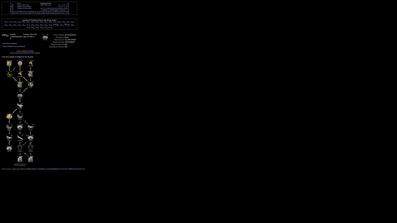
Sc (41, 8)
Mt (52, 13)
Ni (53, 8)
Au (55, 11)
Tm (38, 11)
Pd (54, 10)
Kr (68, 8)
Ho (34, 11)
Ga (59, 8)
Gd (28, 11)
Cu (55, 8)
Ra (12, 13)
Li (10, 5)
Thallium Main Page (23, 5)
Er (35, 11)
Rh (52, 10)
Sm (24, 11)
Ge (61, 8)
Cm (28, 13)
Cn (57, 13)
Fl (61, 13)
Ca (12, 8)
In (59, 10)
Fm (36, 13)
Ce (16, 11)
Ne (68, 5)
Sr (12, 10)
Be (12, 5)
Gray (49, 5)
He (68, 3)
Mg (13, 6)
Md (38, 13)
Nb (44, 10)
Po (65, 11)
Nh (59, 13)
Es (34, 13)
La (14, 11)
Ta (44, 11)
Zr (43, 10)
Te (65, 10)
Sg (46, 13)
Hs (50, 13)
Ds (54, 13)
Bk (30, 13)
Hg (57, 11)
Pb (61, 11)
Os (50, 11)
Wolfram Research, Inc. (76, 169)
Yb (39, 11)
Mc (63, 13)
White (46, 5)
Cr (46, 8)
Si (61, 6)
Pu (24, 13)
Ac (14, 13)
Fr (10, 13)
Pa (18, 13)
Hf (43, 11)
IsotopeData (52, 169)
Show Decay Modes (9, 43)
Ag (55, 10)
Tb (30, 11)
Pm (22, 11)
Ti (43, 8)
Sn (61, 10)
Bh (48, 13)
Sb (63, 10)
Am (26, 13)
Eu (26, 11)
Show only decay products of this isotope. (25, 53)
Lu (41, 11)
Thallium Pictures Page (24, 6)
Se (65, 8)
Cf (32, 13)
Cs (11, 11)
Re (48, 11)
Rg (55, 13)
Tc (48, 10)
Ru (50, 10)
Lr (41, 13)
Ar (68, 6)
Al (59, 6)
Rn (68, 11)
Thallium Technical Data (24, 8)
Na (11, 6)
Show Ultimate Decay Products (13, 46)
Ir (52, 11)
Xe (68, 10)
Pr (18, 11)
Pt (54, 11)
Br (66, 8)
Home (19, 3)
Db (44, 13)
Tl (59, 11)
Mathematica (31, 169)
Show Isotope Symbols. (25, 51)
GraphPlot (41, 169)
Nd (20, 11)
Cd (57, 10)
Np (22, 13)
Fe (50, 8)
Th (16, 13)
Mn (48, 8)
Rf (43, 13)
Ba (12, 11)
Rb (11, 10)
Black (42, 5)
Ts (66, 13)
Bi (63, 11)
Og (68, 13)
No (39, 13)
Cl (66, 6)
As (63, 8)
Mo (46, 10)
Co (52, 8)
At (66, 11)
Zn (57, 8)
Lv (65, 13)
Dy (32, 11)
